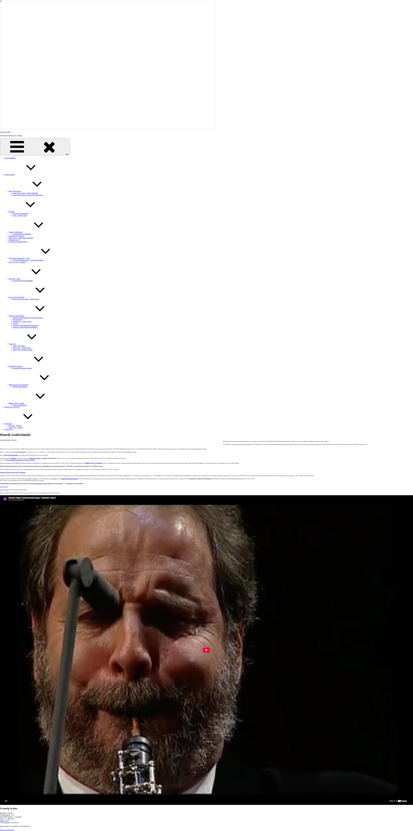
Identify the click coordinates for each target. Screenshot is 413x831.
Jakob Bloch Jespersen (16, 236)
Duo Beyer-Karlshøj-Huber (18, 242)
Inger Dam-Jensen (15, 191)
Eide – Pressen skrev (20, 215)
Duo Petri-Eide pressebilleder (23, 281)
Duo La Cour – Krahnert (17, 262)
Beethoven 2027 (14, 240)
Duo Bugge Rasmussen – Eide (19, 258)
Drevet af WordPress (7, 830)
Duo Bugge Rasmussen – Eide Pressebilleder (28, 260)
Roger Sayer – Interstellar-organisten (21, 238)
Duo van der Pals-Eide (16, 297)
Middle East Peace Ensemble (18, 385)
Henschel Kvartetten (15, 366)
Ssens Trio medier (19, 346)
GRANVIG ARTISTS (12, 407)
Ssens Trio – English (16, 427)
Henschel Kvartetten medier (22, 368)
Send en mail (4, 490)
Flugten (15, 323)
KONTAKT (8, 429)
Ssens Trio (12, 344)
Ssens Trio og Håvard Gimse (22, 350)
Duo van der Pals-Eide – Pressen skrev (26, 299)
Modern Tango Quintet (16, 403)
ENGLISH (8, 424)
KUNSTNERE (9, 175)
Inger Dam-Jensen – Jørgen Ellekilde (25, 193)
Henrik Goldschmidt (15, 232)
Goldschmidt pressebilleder (22, 234)
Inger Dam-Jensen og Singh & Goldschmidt (28, 195)
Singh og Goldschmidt (16, 316)
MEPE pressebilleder (20, 387)
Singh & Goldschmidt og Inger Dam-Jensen (28, 318)
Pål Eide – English (15, 426)
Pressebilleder (4, 486)
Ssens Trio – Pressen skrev (22, 348)
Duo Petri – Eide (14, 279)
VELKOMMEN (10, 158)
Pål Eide (11, 212)
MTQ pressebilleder (19, 405)
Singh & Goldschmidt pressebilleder (25, 327)
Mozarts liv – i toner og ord (22, 321)
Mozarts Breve (18, 320)
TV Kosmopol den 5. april (38, 483)
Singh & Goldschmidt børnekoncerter (25, 325)
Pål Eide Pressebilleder (20, 213)
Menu (67, 154)
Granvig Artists (5, 132)
